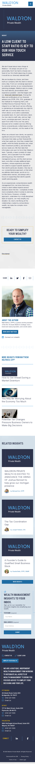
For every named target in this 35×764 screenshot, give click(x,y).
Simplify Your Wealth (10, 661)
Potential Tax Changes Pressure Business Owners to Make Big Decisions (17, 422)
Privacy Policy (25, 756)
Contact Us (8, 656)
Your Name (10, 613)
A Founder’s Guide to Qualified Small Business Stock (17, 563)
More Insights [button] (17, 582)
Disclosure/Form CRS (12, 756)
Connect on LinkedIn (12, 337)
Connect (6, 739)
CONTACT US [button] (17, 239)
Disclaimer (6, 254)
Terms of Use (13, 759)
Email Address (11, 622)
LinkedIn (16, 738)
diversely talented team (13, 95)
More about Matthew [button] (10, 332)
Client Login (21, 656)
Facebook (27, 738)
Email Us (8, 700)
